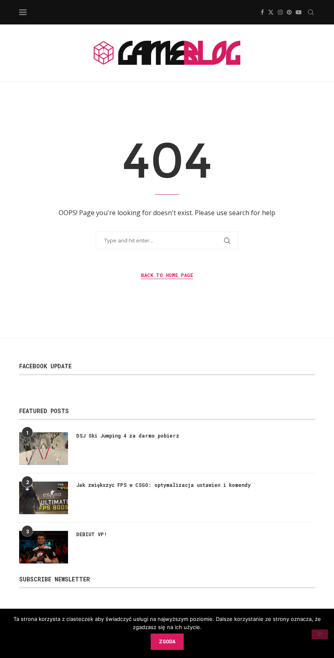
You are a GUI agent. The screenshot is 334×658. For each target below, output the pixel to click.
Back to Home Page (167, 275)
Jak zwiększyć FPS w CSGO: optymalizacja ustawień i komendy (163, 485)
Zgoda (167, 641)
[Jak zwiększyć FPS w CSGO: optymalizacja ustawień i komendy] (43, 498)
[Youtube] (298, 12)
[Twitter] (271, 12)
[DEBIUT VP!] (43, 547)
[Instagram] (280, 12)
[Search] (311, 12)
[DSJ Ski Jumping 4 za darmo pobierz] (43, 448)
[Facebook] (262, 12)
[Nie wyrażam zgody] (320, 634)
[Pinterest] (289, 12)
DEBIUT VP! (91, 534)
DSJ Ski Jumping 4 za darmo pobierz (127, 435)
